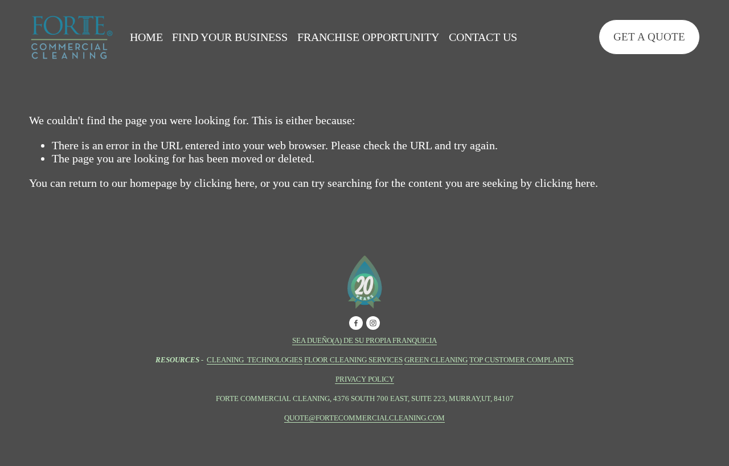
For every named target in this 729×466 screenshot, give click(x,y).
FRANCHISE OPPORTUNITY (368, 37)
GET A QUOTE (649, 37)
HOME (146, 37)
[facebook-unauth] (356, 323)
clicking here (224, 183)
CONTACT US (483, 37)
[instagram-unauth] (373, 323)
